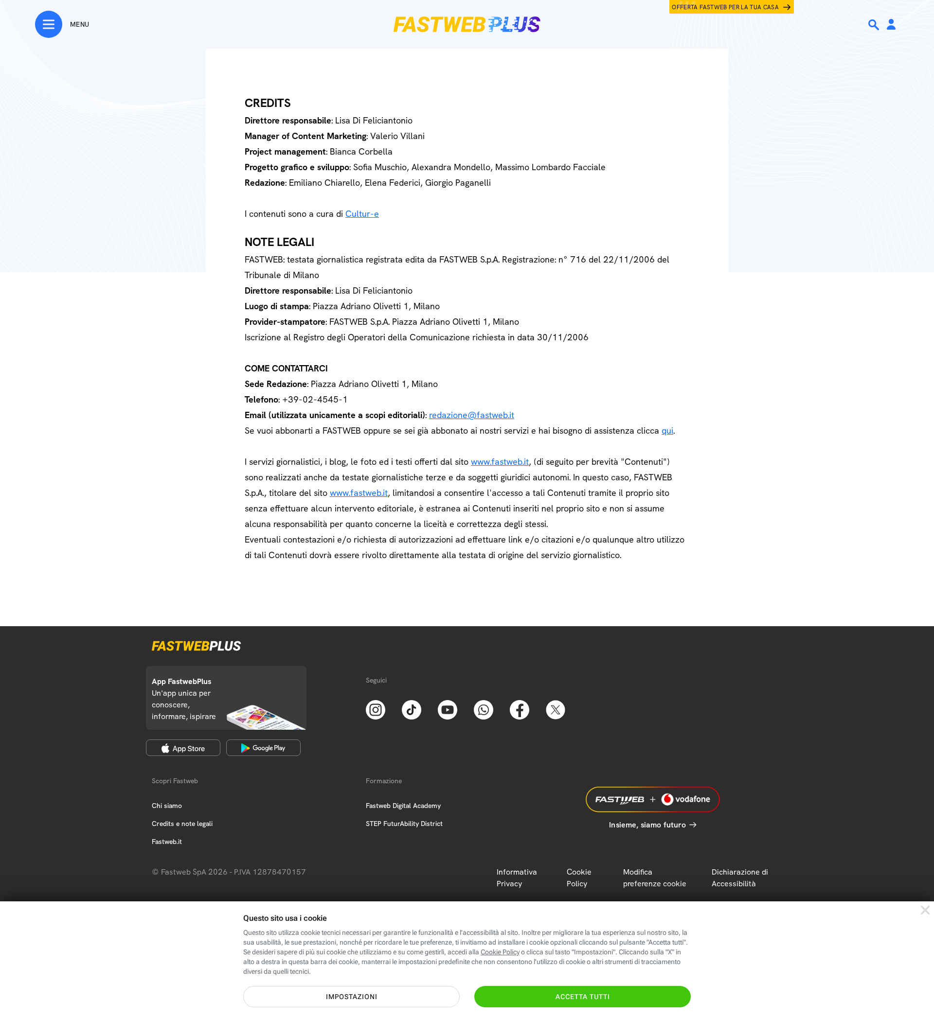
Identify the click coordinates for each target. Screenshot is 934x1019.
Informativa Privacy (517, 878)
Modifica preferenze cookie (654, 878)
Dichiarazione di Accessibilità (740, 878)
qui (667, 430)
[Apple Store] (183, 747)
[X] (555, 708)
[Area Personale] (891, 25)
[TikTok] (411, 708)
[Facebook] (519, 708)
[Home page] (467, 24)
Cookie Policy (579, 878)
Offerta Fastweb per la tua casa (725, 7)
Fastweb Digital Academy (403, 805)
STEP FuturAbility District (404, 823)
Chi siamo (167, 805)
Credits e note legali (182, 823)
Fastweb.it (167, 841)
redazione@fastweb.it (471, 415)
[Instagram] (375, 708)
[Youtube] (447, 708)
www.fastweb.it (500, 461)
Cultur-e (362, 213)
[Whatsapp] (483, 708)
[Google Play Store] (263, 747)
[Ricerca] (874, 25)
